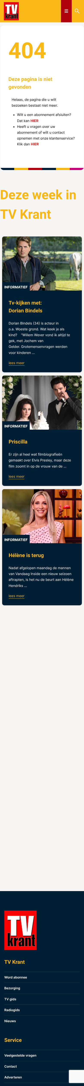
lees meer (17, 363)
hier (34, 121)
